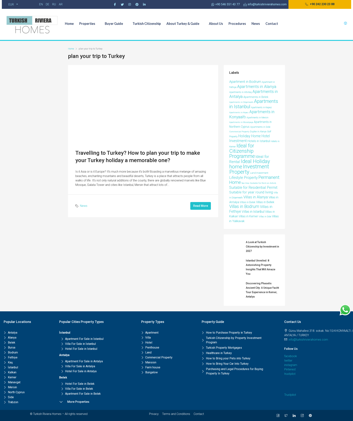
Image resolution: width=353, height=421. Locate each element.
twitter (288, 360)
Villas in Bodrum (244, 206)
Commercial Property (239, 131)
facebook (290, 356)
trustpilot (289, 374)
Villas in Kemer (248, 216)
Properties (87, 24)
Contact (271, 24)
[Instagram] (129, 4)
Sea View (245, 183)
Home (69, 24)
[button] (320, 4)
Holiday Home (249, 136)
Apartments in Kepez (261, 107)
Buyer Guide (114, 24)
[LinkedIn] (294, 415)
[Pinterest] (137, 4)
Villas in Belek (247, 202)
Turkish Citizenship (147, 24)
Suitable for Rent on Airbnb (263, 183)
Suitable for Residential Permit (253, 187)
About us (216, 24)
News (256, 24)
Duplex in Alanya (258, 131)
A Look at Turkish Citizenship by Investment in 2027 (262, 246)
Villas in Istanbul (253, 211)
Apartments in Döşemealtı (241, 102)
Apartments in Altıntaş (240, 92)
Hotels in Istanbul (258, 141)
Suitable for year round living (251, 192)
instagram (290, 365)
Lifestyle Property (243, 177)
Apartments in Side (260, 126)
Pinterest (290, 369)
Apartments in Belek (255, 97)
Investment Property (249, 169)
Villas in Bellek (265, 202)
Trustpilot (290, 395)
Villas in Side (265, 216)
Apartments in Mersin (257, 117)
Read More (200, 206)
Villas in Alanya (255, 197)
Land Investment (259, 172)
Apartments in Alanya (256, 86)
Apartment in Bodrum (245, 82)
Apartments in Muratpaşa (241, 122)
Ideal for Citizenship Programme (242, 151)
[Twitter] (122, 4)
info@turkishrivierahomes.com (308, 339)
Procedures (237, 24)
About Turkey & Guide (182, 24)
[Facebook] (115, 4)
